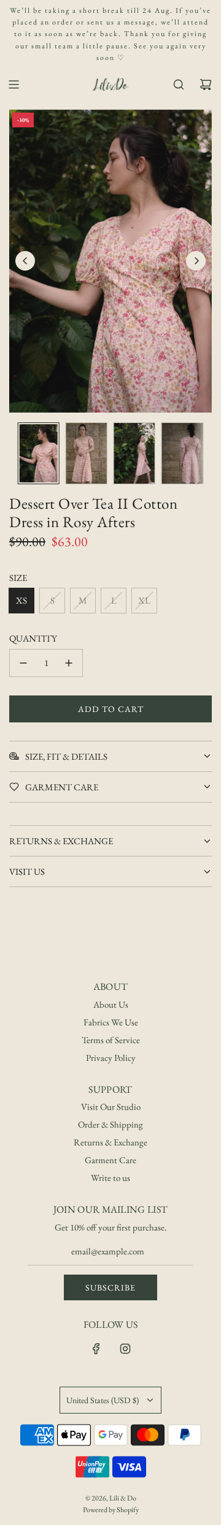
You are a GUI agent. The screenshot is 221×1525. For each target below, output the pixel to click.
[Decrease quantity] (23, 663)
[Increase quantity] (68, 663)
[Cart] (205, 84)
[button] (25, 261)
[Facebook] (96, 1348)
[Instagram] (125, 1348)
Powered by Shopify (111, 1510)
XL (144, 600)
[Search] (178, 84)
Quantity (33, 638)
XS (21, 600)
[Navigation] (13, 84)
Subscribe (110, 1287)
